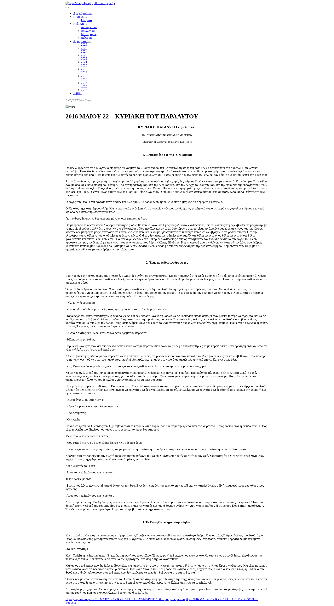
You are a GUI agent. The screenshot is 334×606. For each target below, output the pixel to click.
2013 (84, 89)
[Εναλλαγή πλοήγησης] (67, 7)
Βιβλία (77, 93)
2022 (84, 58)
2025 (84, 48)
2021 (84, 62)
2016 (84, 79)
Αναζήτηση (72, 100)
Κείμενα (78, 23)
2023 (84, 55)
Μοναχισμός (88, 34)
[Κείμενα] (85, 24)
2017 (84, 75)
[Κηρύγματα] (89, 42)
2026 (84, 44)
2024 (84, 51)
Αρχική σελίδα (82, 13)
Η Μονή (78, 16)
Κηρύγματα (80, 41)
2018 (84, 72)
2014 (84, 86)
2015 (84, 82)
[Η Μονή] (85, 17)
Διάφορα (86, 37)
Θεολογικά (88, 30)
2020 (84, 65)
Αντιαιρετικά (89, 27)
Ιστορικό (86, 20)
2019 (84, 69)
